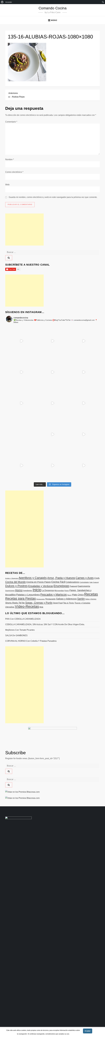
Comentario (11, 122)
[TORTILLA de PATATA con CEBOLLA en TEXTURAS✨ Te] (83, 372)
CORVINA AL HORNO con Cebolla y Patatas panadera (30, 641)
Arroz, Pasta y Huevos (61, 577)
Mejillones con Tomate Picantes (20, 630)
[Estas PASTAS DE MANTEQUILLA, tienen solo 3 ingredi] (83, 341)
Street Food (58, 603)
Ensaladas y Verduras (40, 586)
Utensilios (9, 607)
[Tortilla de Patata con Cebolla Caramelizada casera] (21, 341)
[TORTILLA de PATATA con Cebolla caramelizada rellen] (21, 403)
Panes (66, 591)
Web (7, 184)
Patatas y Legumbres (28, 594)
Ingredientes (27, 591)
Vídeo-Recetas (27, 606)
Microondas (59, 590)
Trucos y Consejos (82, 603)
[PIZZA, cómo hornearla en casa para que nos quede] (83, 403)
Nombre (9, 159)
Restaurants (50, 599)
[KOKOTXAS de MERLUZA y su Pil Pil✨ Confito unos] (52, 341)
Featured (73, 586)
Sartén (81, 598)
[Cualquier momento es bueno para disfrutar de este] (21, 465)
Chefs (96, 578)
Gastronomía (84, 586)
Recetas (91, 594)
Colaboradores (72, 582)
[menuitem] (2, 2)
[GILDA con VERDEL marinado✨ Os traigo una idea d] (52, 434)
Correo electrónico (14, 172)
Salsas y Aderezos (66, 598)
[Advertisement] (24, 230)
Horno (19, 590)
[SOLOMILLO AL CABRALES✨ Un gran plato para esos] (52, 465)
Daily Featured (94, 582)
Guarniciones (10, 591)
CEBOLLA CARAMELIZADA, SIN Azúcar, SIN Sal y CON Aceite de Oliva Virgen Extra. (45, 624)
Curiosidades (84, 582)
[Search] (8, 257)
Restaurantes (40, 599)
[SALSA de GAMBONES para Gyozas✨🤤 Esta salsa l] (83, 434)
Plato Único (78, 594)
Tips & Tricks (68, 603)
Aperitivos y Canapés (33, 577)
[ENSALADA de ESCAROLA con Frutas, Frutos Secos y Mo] (52, 372)
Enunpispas (61, 586)
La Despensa (48, 590)
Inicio (37, 590)
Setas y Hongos (90, 599)
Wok (41, 607)
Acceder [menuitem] (8, 2)
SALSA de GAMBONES (16, 635)
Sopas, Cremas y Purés (38, 602)
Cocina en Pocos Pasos (38, 582)
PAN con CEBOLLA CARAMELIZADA (23, 619)
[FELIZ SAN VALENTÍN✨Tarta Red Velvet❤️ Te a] (52, 403)
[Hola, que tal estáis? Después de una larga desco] (21, 372)
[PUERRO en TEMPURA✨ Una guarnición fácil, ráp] (83, 465)
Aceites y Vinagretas (11, 578)
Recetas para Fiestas (20, 598)
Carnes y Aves (85, 577)
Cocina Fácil (58, 581)
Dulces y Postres (16, 586)
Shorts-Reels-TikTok (15, 603)
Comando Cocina (53, 8)
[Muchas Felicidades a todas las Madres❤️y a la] (21, 434)
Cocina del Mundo (15, 581)
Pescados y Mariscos (53, 594)
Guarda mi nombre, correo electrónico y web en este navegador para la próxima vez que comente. (53, 197)
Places (69, 595)
